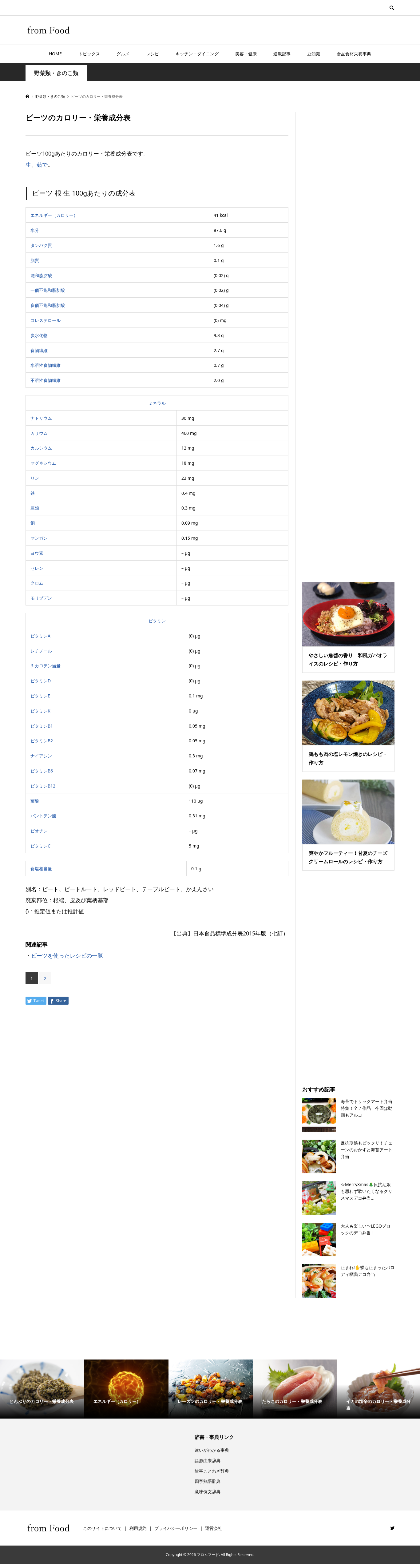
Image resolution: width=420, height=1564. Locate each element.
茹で (42, 164)
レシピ (152, 54)
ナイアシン (41, 756)
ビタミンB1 (41, 726)
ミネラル (157, 403)
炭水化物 (39, 335)
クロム (36, 583)
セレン (36, 568)
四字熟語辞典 (207, 1481)
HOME (55, 54)
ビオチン (39, 831)
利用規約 (138, 1528)
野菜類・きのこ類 (56, 73)
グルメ (123, 54)
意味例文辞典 (207, 1492)
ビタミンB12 (42, 786)
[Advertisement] (348, 339)
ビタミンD (40, 681)
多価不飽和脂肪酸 (47, 305)
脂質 (34, 260)
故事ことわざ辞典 (212, 1471)
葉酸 (34, 801)
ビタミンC (40, 846)
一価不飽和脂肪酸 (47, 290)
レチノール (41, 651)
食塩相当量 (41, 868)
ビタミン (157, 621)
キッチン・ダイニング (197, 54)
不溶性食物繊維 (45, 380)
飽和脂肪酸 (41, 275)
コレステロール (45, 320)
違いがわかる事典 (212, 1450)
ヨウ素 (36, 553)
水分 (34, 230)
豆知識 (313, 54)
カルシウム (41, 448)
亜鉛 (34, 508)
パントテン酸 (43, 816)
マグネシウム (43, 463)
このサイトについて (102, 1528)
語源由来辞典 (207, 1460)
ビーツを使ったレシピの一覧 (67, 955)
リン (34, 478)
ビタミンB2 (41, 741)
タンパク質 (41, 245)
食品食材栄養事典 (354, 54)
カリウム (39, 433)
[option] (42, 1389)
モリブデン (41, 598)
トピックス (89, 54)
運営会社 (213, 1528)
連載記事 (282, 54)
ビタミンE (40, 696)
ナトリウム (41, 418)
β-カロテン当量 (45, 666)
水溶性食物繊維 (45, 365)
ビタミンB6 (41, 771)
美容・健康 (246, 54)
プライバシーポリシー (175, 1528)
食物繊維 (39, 350)
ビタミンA (40, 636)
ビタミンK (40, 711)
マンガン (39, 538)
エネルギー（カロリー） (54, 215)
